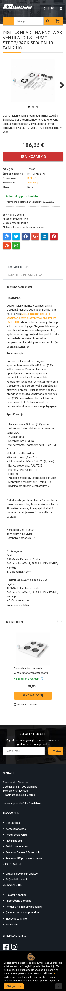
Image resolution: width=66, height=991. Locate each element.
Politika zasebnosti (17, 846)
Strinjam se (13, 986)
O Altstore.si (13, 822)
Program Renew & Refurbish (23, 852)
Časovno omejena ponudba (22, 912)
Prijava (56, 751)
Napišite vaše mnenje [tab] (23, 275)
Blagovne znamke (16, 918)
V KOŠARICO (31, 695)
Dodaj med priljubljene (16, 223)
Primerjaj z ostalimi (15, 215)
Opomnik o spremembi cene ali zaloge (24, 227)
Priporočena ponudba (18, 900)
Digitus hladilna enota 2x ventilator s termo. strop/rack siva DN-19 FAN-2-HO (31, 318)
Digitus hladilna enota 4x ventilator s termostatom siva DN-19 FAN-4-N (31, 673)
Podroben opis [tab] (18, 267)
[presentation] (57, 621)
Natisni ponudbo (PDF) (16, 219)
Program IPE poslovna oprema (24, 858)
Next (60, 85)
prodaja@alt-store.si (24, 795)
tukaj (54, 973)
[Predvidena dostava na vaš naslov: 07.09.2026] (41, 678)
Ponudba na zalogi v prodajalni (24, 906)
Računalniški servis (17, 879)
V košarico (35, 156)
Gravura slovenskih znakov (22, 873)
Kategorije (12, 924)
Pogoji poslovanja (16, 834)
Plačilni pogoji (14, 840)
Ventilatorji (32, 182)
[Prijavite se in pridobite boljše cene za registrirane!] (61, 8)
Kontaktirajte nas (16, 829)
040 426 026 (20, 790)
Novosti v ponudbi (16, 895)
